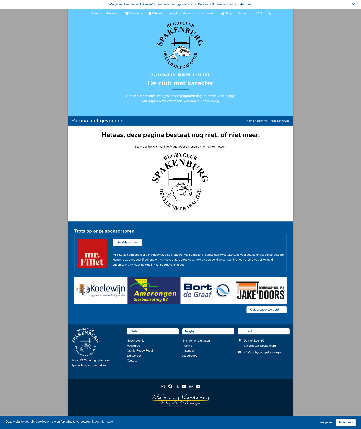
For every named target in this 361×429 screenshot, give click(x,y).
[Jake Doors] (260, 290)
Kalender (188, 351)
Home (250, 121)
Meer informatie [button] (102, 421)
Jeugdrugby (189, 356)
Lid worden (134, 356)
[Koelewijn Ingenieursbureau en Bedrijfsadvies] (100, 290)
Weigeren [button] (326, 422)
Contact (132, 361)
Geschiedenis (135, 341)
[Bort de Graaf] (207, 290)
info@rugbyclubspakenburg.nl (262, 352)
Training (187, 346)
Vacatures (133, 346)
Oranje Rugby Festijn (140, 351)
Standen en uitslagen (196, 341)
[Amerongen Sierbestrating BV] (154, 290)
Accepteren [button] (345, 422)
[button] (353, 4)
